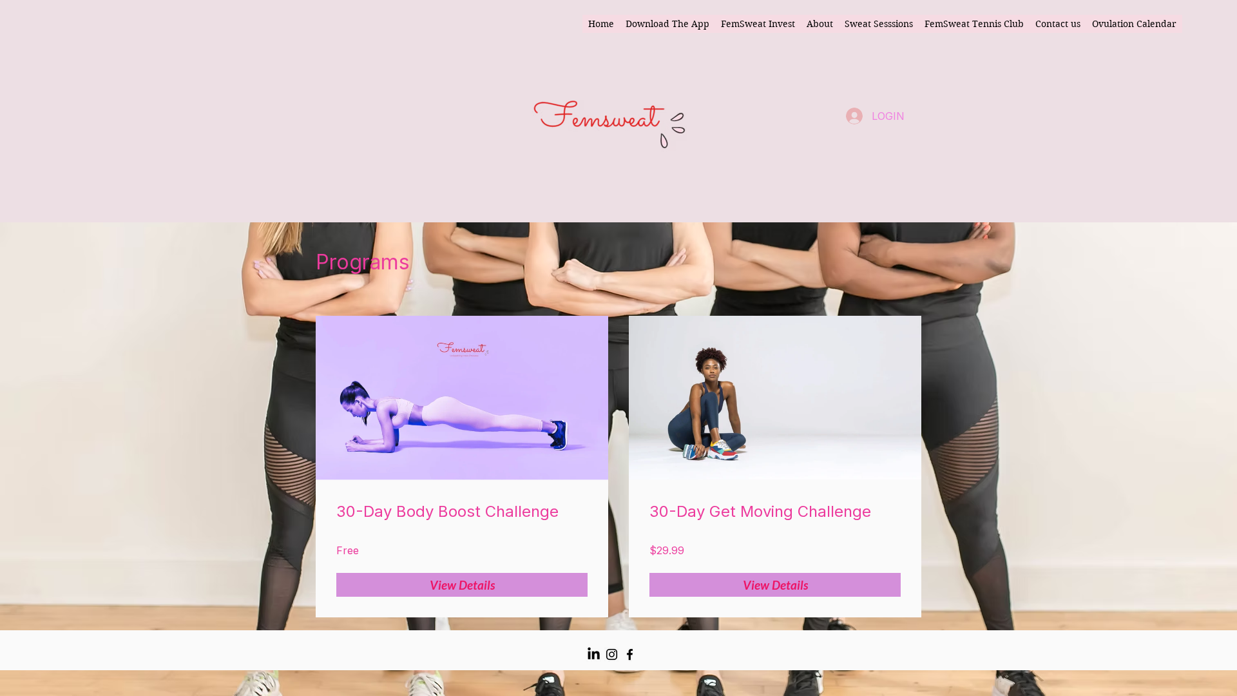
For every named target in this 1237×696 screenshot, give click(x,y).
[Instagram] (611, 654)
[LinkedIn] (593, 654)
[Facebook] (629, 654)
